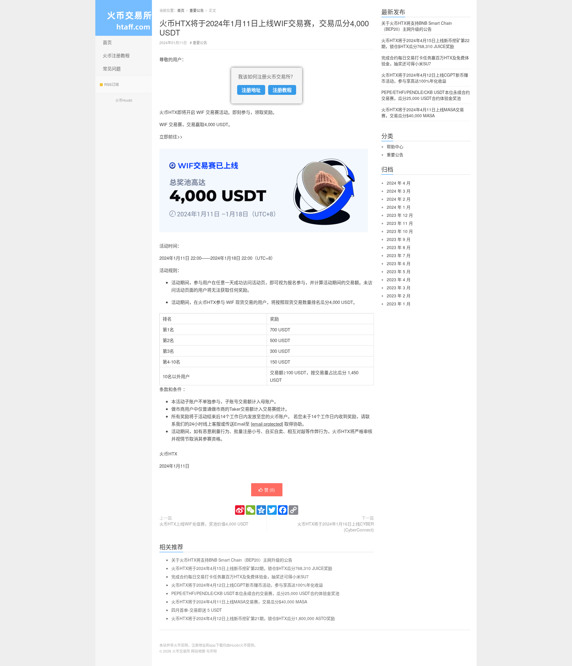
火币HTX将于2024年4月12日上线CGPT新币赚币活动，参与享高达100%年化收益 (247, 585)
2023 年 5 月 (399, 271)
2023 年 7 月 (399, 255)
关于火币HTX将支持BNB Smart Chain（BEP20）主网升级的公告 (231, 560)
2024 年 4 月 (399, 183)
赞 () (269, 490)
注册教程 (282, 89)
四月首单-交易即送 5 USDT (196, 610)
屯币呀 (211, 650)
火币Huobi (123, 100)
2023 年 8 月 (399, 247)
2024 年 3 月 (399, 191)
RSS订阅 (111, 84)
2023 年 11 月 (400, 223)
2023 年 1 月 (399, 304)
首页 (107, 42)
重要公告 (196, 10)
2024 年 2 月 (399, 199)
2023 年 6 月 (399, 263)
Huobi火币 (238, 645)
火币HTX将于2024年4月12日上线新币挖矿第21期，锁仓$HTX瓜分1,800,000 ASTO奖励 (253, 618)
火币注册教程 (116, 55)
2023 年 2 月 (399, 296)
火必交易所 (123, 18)
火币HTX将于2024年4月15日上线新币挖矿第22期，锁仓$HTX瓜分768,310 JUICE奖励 (251, 568)
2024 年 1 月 (399, 207)
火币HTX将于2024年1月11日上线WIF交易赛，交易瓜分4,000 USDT (264, 27)
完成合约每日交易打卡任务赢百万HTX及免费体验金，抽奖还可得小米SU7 (240, 577)
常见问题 (112, 68)
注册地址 (251, 89)
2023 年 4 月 (399, 279)
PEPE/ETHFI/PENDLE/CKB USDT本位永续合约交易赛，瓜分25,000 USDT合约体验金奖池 (255, 593)
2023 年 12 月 (400, 215)
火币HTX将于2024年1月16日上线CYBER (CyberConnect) (335, 527)
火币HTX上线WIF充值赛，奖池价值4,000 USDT (203, 524)
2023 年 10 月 (400, 231)
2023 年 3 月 (399, 287)
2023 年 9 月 (399, 239)
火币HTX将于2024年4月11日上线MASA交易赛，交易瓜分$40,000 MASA (239, 602)
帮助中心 (395, 146)
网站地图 (198, 650)
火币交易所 (181, 650)
